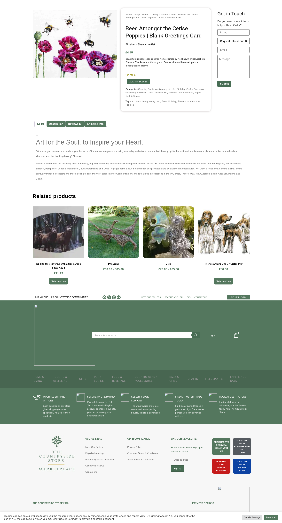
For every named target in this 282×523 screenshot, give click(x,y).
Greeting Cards (146, 89)
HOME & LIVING (38, 378)
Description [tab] (56, 124)
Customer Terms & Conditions (142, 453)
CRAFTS (193, 378)
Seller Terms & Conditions (140, 459)
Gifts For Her (160, 92)
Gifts (150, 92)
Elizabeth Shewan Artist (140, 44)
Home (128, 14)
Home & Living (150, 14)
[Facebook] (104, 297)
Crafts (189, 89)
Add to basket (138, 81)
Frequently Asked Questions (99, 459)
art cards (136, 101)
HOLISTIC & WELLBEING (60, 378)
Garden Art (184, 14)
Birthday (181, 89)
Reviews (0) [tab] (75, 124)
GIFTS (82, 378)
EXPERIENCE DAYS (238, 378)
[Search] (196, 335)
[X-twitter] (109, 297)
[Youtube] (119, 297)
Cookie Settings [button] (252, 517)
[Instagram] (114, 297)
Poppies (129, 104)
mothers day (193, 101)
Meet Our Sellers (151, 297)
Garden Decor (168, 14)
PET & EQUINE (99, 378)
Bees (164, 101)
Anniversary (161, 89)
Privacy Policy (134, 447)
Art (169, 89)
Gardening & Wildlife (136, 92)
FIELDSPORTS (214, 378)
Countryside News (94, 465)
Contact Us (200, 297)
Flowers (182, 101)
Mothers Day (174, 92)
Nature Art (188, 92)
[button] (212, 335)
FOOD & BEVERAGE (119, 378)
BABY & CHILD (174, 378)
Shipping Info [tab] (95, 124)
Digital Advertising (94, 453)
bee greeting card (151, 101)
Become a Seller (174, 297)
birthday (172, 101)
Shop (137, 14)
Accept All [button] (271, 517)
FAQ (188, 297)
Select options (58, 281)
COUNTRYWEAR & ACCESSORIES (146, 378)
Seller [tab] (40, 124)
